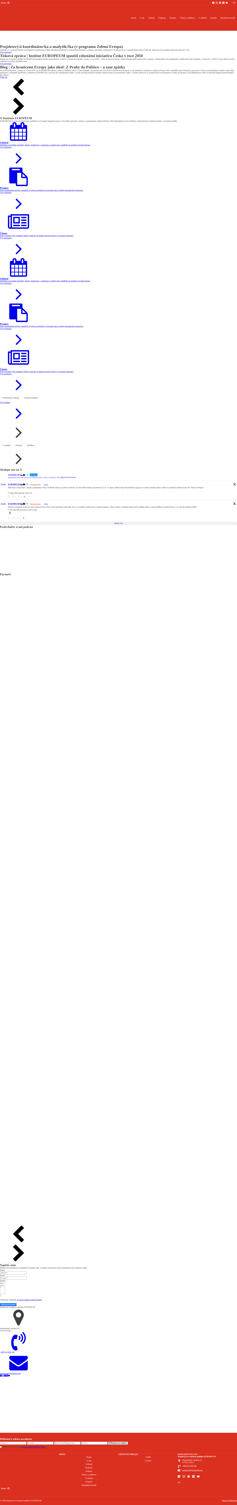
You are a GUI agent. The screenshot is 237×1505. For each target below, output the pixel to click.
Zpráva (3, 1281)
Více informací (6, 52)
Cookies (148, 1461)
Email (2, 1275)
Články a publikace (187, 18)
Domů (133, 18)
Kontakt (213, 18)
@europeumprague (35, 484)
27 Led (46, 504)
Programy (162, 18)
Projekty (173, 18)
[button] (118, 87)
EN (234, 3)
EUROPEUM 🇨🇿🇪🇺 (16, 484)
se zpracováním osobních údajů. (29, 1300)
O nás (142, 18)
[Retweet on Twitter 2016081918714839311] (14, 518)
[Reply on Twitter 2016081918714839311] (9, 518)
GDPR (148, 1457)
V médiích (203, 18)
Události (151, 18)
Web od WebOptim (229, 1501)
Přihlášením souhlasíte (24, 1447)
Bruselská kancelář (227, 18)
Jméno (2, 1270)
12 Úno (46, 484)
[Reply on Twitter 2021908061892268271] (9, 496)
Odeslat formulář (8, 1304)
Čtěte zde (3, 77)
